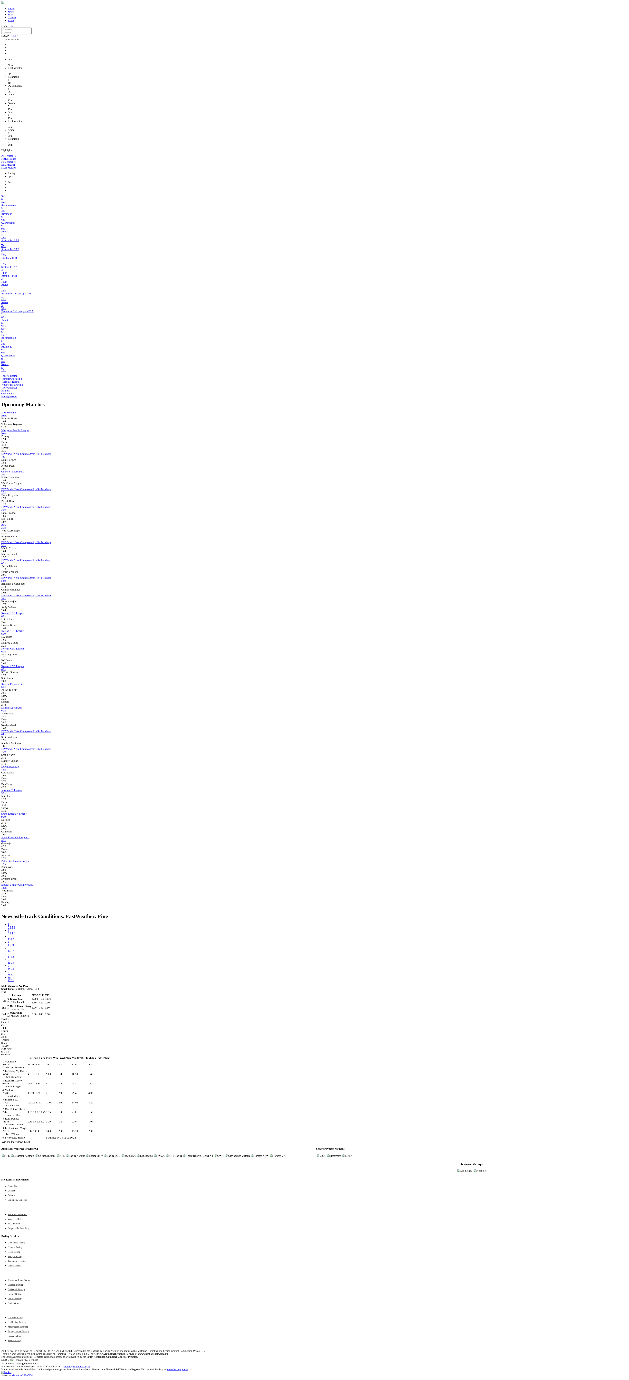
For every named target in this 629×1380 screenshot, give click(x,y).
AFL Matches (8, 155)
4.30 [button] (3, 811)
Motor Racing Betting (18, 1326)
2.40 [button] (3, 822)
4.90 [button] (90, 1093)
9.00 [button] (48, 1074)
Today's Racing (9, 375)
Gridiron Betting (15, 1317)
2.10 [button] (3, 757)
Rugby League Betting (18, 1331)
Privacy (11, 1195)
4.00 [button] (3, 870)
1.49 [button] (3, 628)
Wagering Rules (15, 1219)
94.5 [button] (74, 1083)
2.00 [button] (3, 681)
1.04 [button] (90, 1121)
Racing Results (9, 396)
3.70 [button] (3, 781)
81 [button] (47, 1083)
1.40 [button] (90, 1074)
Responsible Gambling (18, 1228)
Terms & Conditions (17, 1214)
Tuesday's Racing (10, 381)
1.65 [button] (3, 728)
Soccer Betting (14, 1336)
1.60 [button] (3, 639)
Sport (10, 176)
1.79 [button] (3, 486)
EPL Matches (8, 164)
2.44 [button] (3, 893)
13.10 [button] (75, 1131)
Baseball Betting (15, 1284)
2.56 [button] (3, 692)
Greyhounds (7, 393)
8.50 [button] (3, 533)
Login (4, 26)
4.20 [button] (3, 787)
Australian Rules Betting (19, 1280)
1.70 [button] (3, 763)
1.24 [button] (60, 1121)
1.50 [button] (90, 1112)
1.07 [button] (3, 539)
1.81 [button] (3, 746)
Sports (11, 11)
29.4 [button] (74, 1093)
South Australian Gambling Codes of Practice (112, 1356)
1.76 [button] (3, 586)
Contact (12, 17)
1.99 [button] (3, 498)
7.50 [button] (60, 1083)
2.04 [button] (3, 610)
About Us (12, 1186)
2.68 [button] (3, 905)
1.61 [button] (3, 881)
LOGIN (5, 35)
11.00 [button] (49, 1102)
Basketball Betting (16, 1289)
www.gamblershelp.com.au (153, 1353)
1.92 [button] (3, 557)
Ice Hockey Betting (17, 1322)
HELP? (14, 35)
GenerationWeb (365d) (22, 1375)
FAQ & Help (14, 1223)
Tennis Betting (14, 1340)
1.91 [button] (3, 468)
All (9, 181)
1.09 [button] (60, 1112)
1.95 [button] (3, 740)
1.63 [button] (3, 775)
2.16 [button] (3, 427)
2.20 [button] (3, 645)
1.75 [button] (3, 604)
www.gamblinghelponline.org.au (116, 1353)
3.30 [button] (3, 805)
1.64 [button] (3, 421)
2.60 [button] (3, 834)
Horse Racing (14, 1251)
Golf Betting (13, 1303)
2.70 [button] (74, 1121)
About (11, 20)
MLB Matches (8, 167)
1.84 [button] (3, 551)
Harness (5, 390)
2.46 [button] (3, 622)
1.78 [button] (3, 504)
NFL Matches (8, 161)
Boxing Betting (15, 1294)
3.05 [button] (3, 852)
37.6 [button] (74, 1064)
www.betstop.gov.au (177, 1369)
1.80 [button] (3, 515)
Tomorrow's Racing (11, 378)
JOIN (10, 26)
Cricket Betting (15, 1298)
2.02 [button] (3, 592)
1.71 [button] (3, 657)
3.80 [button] (3, 716)
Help (10, 14)
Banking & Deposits (17, 1200)
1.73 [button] (3, 569)
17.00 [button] (91, 1083)
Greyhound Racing (16, 1242)
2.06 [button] (3, 574)
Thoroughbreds (9, 387)
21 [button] (47, 1093)
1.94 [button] (3, 439)
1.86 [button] (3, 462)
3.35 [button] (3, 451)
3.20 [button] (3, 445)
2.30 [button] (60, 1131)
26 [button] (47, 1064)
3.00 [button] (3, 828)
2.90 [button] (60, 1093)
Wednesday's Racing (12, 384)
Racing (11, 8)
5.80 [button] (90, 1064)
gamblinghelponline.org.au (76, 1366)
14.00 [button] (75, 1102)
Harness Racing (15, 1247)
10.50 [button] (75, 1074)
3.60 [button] (3, 875)
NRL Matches (8, 158)
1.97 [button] (3, 521)
